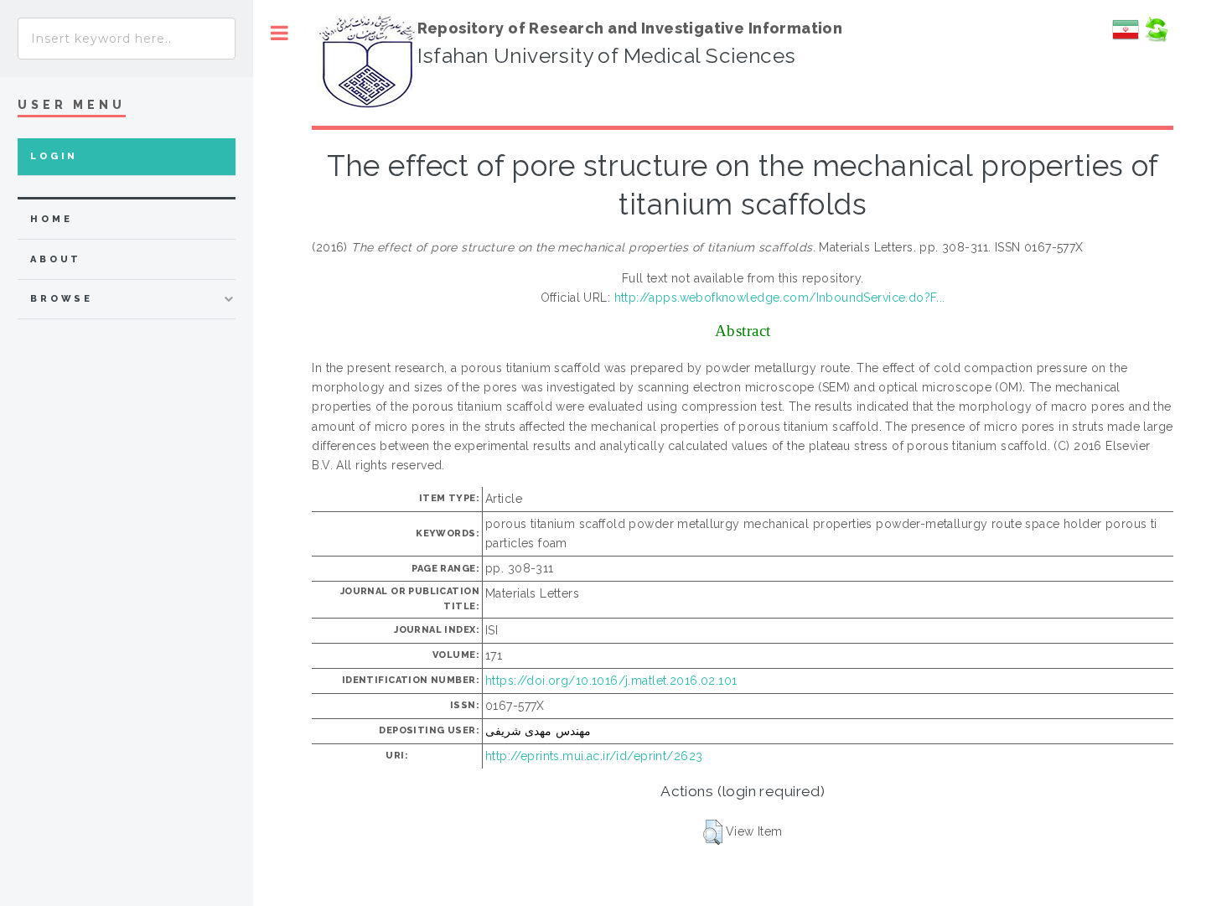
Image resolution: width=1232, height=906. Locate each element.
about (55, 259)
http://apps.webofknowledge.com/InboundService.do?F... (779, 297)
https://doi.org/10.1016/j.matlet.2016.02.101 (611, 680)
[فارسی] (1125, 38)
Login (54, 156)
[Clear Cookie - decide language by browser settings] (1155, 38)
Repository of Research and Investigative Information (630, 28)
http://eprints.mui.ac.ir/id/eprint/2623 (593, 756)
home (51, 219)
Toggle (279, 33)
